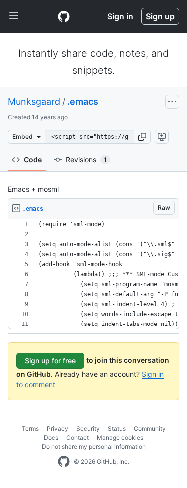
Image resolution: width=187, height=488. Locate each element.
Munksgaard (34, 101)
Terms (30, 428)
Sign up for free (50, 360)
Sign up (160, 16)
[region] (93, 274)
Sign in (120, 16)
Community (150, 428)
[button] (142, 137)
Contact (77, 437)
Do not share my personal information (94, 446)
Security (88, 428)
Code (33, 159)
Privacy (57, 428)
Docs (51, 437)
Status (117, 428)
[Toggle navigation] (14, 16)
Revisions (86, 159)
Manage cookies (120, 437)
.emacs (82, 101)
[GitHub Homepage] (64, 461)
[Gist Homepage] (64, 16)
